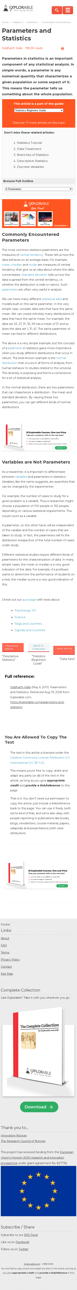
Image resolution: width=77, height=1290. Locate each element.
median (16, 264)
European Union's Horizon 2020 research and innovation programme (37, 1157)
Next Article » (64, 650)
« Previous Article (11, 647)
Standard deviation (34, 275)
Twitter (23, 1249)
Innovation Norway (14, 1135)
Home (5, 22)
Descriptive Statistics (32, 161)
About (5, 938)
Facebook (22, 1242)
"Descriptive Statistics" (10, 658)
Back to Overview (38, 647)
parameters (10, 289)
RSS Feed (31, 1235)
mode (33, 264)
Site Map (7, 974)
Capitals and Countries (30, 630)
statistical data (52, 299)
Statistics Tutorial (29, 143)
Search (57, 10)
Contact (6, 966)
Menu (68, 10)
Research (18, 22)
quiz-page (29, 599)
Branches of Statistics (33, 155)
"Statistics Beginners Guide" (38, 659)
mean (6, 264)
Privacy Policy (10, 959)
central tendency (31, 255)
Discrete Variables (30, 167)
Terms (5, 952)
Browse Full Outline (18, 181)
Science (20, 617)
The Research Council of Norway (23, 1141)
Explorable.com (32, 1264)
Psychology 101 (25, 610)
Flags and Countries (28, 623)
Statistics (32, 22)
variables (21, 477)
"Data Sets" (67, 659)
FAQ (4, 945)
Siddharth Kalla (12, 48)
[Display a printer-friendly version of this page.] (62, 48)
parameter (15, 348)
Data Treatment (29, 149)
